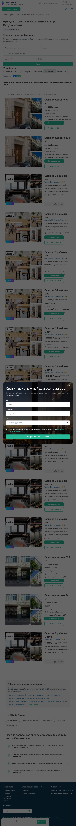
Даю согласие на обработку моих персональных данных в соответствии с (37, 430)
